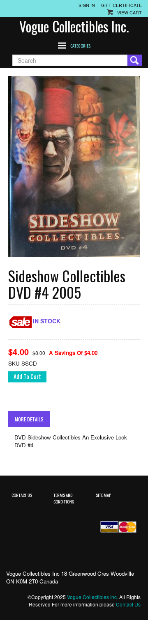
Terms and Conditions (63, 498)
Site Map (103, 495)
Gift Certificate (121, 5)
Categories (80, 45)
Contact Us (22, 495)
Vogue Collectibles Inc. (74, 26)
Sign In (87, 5)
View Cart (129, 12)
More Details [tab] (29, 419)
